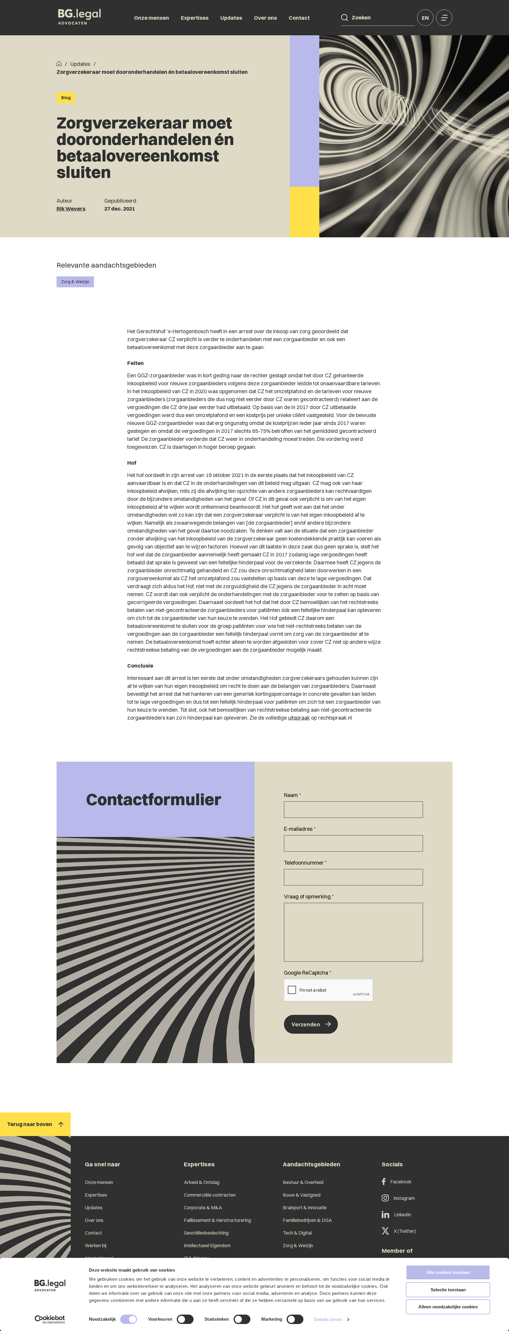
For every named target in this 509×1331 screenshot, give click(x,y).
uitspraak (299, 717)
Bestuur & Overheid (303, 1182)
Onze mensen (151, 17)
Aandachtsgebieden (311, 1164)
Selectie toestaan (448, 1289)
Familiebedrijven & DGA (307, 1220)
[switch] (185, 1319)
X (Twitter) (405, 1231)
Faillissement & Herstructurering (217, 1220)
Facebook (401, 1182)
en (425, 17)
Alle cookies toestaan (448, 1272)
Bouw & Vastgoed (301, 1195)
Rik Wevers (71, 208)
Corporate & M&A (203, 1207)
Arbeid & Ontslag (201, 1182)
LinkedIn (402, 1214)
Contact (299, 17)
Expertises (195, 17)
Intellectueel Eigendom (207, 1245)
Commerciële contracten (210, 1195)
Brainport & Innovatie (305, 1207)
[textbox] (353, 804)
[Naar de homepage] (80, 18)
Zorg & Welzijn (75, 281)
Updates (231, 17)
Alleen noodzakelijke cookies (448, 1306)
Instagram (404, 1198)
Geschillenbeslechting (206, 1233)
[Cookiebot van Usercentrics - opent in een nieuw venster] (50, 1319)
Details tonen (328, 1319)
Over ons (265, 17)
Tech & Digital (297, 1233)
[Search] (344, 18)
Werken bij (95, 1245)
